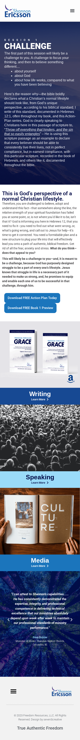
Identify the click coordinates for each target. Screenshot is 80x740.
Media (40, 560)
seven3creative (53, 719)
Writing (40, 393)
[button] (72, 10)
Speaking (40, 477)
